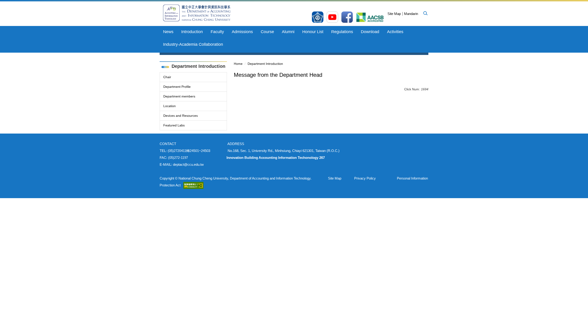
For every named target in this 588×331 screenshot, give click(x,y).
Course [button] (267, 31)
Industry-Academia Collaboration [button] (193, 44)
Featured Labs (174, 125)
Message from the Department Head (278, 75)
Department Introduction (265, 64)
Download (370, 31)
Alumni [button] (288, 31)
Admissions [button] (242, 31)
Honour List (312, 31)
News (168, 31)
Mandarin (411, 14)
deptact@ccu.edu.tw (188, 164)
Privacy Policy (365, 178)
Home (238, 64)
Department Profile (177, 86)
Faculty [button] (217, 31)
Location (169, 106)
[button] (425, 13)
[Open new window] (317, 17)
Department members (179, 96)
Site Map (394, 14)
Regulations (342, 31)
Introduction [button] (192, 31)
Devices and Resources (180, 115)
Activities (395, 31)
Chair (167, 77)
